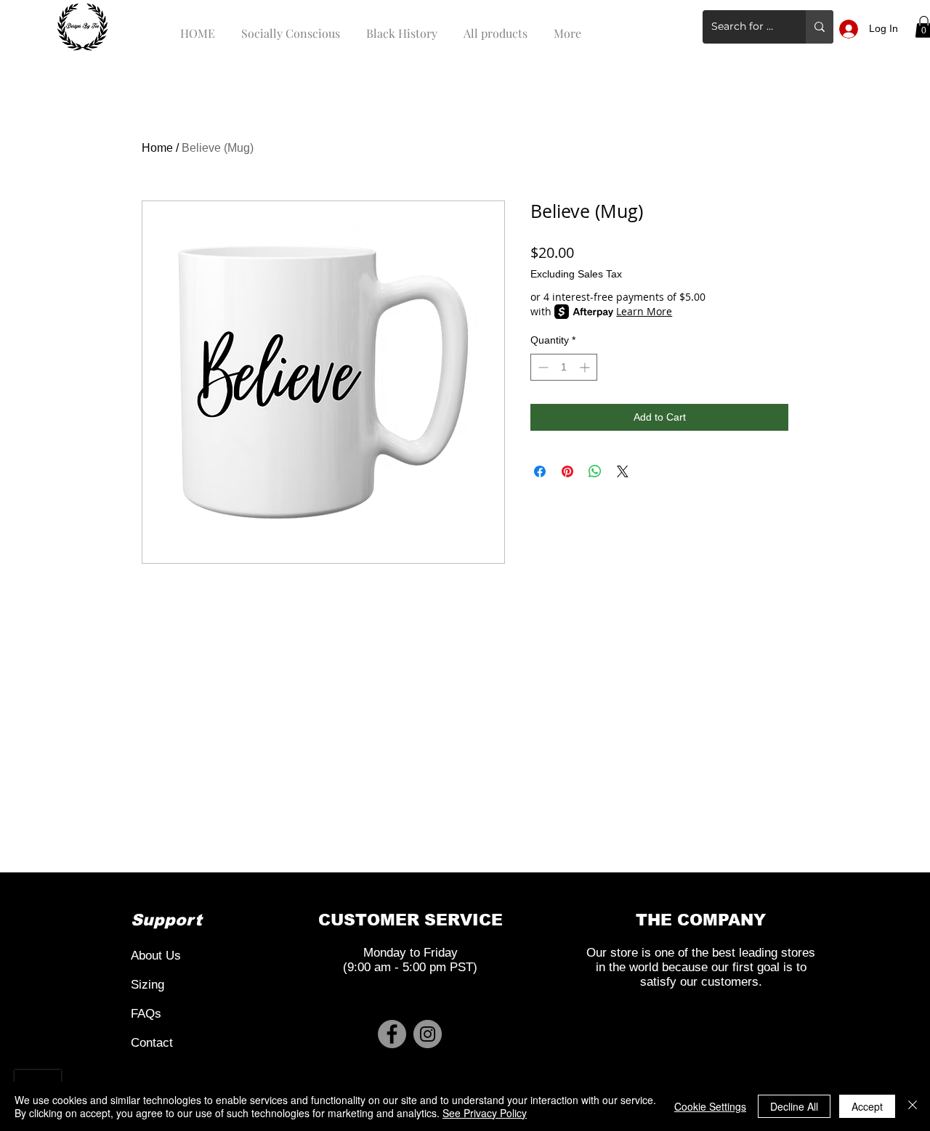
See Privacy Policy (484, 1113)
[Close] (912, 1106)
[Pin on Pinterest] (567, 471)
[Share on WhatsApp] (595, 471)
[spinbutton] (564, 367)
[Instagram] (427, 1034)
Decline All (794, 1106)
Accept (867, 1106)
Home (157, 148)
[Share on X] (622, 471)
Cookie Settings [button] (710, 1106)
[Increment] (586, 367)
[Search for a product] (819, 27)
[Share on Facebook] (540, 471)
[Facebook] (392, 1034)
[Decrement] (542, 367)
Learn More (644, 311)
